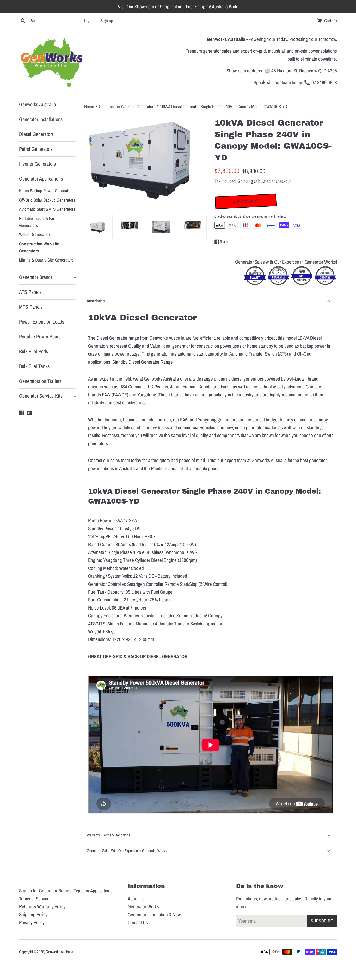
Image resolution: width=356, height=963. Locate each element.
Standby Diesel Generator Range (142, 361)
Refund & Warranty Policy (42, 906)
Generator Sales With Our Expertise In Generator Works (127, 850)
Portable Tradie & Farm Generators (38, 221)
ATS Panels (30, 291)
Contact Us (138, 922)
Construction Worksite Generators (39, 247)
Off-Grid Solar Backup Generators (47, 200)
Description (96, 300)
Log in (89, 20)
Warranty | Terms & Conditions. (109, 835)
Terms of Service (34, 898)
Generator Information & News (155, 914)
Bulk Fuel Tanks (34, 366)
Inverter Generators (37, 163)
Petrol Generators (36, 148)
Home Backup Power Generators (46, 191)
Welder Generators (35, 234)
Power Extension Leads (41, 321)
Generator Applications (47, 178)
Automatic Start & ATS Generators (47, 209)
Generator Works (143, 906)
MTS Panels (30, 306)
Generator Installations (47, 119)
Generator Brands (47, 277)
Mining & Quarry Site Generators (46, 260)
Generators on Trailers (40, 380)
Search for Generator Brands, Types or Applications (66, 890)
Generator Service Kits (47, 395)
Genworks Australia (37, 104)
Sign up (106, 20)
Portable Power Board (40, 336)
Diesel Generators (36, 134)
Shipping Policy (33, 914)
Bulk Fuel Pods (33, 351)
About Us (136, 898)
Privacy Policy (32, 922)
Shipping (245, 181)
